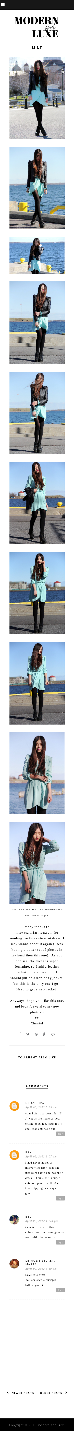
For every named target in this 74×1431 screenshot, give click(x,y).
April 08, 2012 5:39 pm (41, 1107)
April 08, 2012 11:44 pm (41, 1221)
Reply (60, 1133)
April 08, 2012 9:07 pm (41, 1156)
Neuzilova (34, 1103)
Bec (28, 1216)
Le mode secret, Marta (40, 1262)
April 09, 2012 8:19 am (41, 1268)
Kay (28, 1152)
